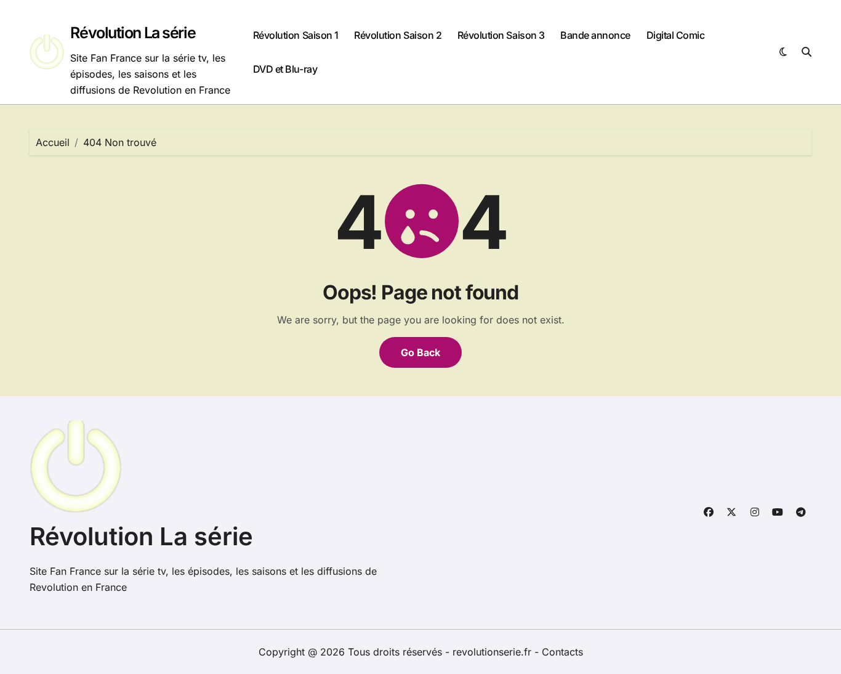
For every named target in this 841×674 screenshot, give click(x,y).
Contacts (562, 652)
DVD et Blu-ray (285, 69)
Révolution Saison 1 (296, 35)
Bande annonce (595, 35)
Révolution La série (132, 32)
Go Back (420, 352)
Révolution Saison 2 (397, 35)
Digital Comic (675, 35)
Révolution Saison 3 (501, 35)
